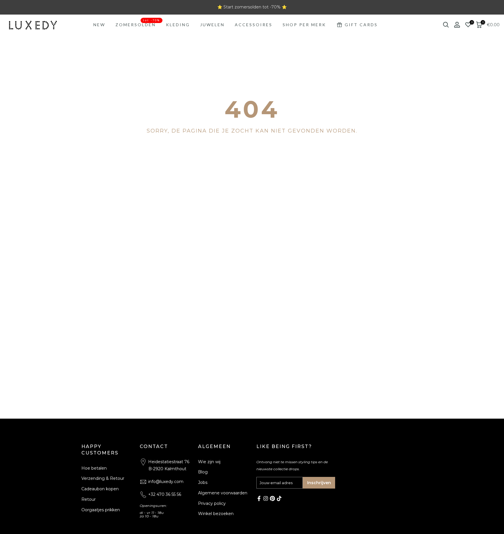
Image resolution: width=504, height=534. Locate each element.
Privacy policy (212, 503)
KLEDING (178, 24)
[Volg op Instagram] (265, 498)
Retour (88, 499)
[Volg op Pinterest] (272, 498)
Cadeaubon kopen (100, 488)
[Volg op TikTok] (279, 498)
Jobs (202, 482)
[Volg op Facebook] (259, 498)
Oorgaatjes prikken (100, 509)
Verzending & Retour (102, 478)
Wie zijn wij (209, 461)
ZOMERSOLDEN (138, 24)
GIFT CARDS (361, 24)
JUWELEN (212, 24)
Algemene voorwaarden (222, 493)
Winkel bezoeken (216, 513)
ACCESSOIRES (253, 24)
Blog (203, 472)
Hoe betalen (94, 468)
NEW (99, 24)
